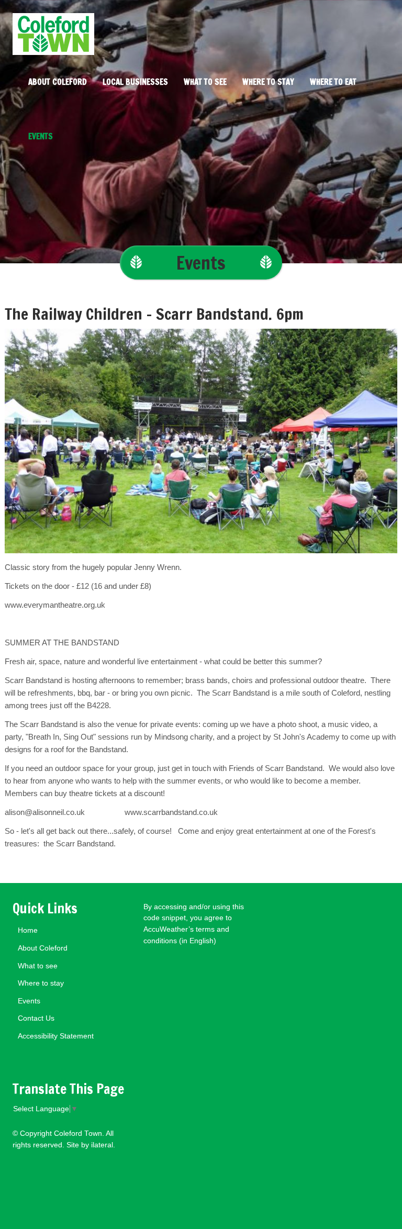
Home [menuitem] (28, 930)
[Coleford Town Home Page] (201, 27)
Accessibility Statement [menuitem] (56, 1036)
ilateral (102, 1145)
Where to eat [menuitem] (333, 81)
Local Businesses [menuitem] (135, 81)
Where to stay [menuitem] (268, 81)
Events (201, 262)
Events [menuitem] (40, 136)
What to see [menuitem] (205, 81)
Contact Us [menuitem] (36, 1018)
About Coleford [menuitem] (57, 81)
